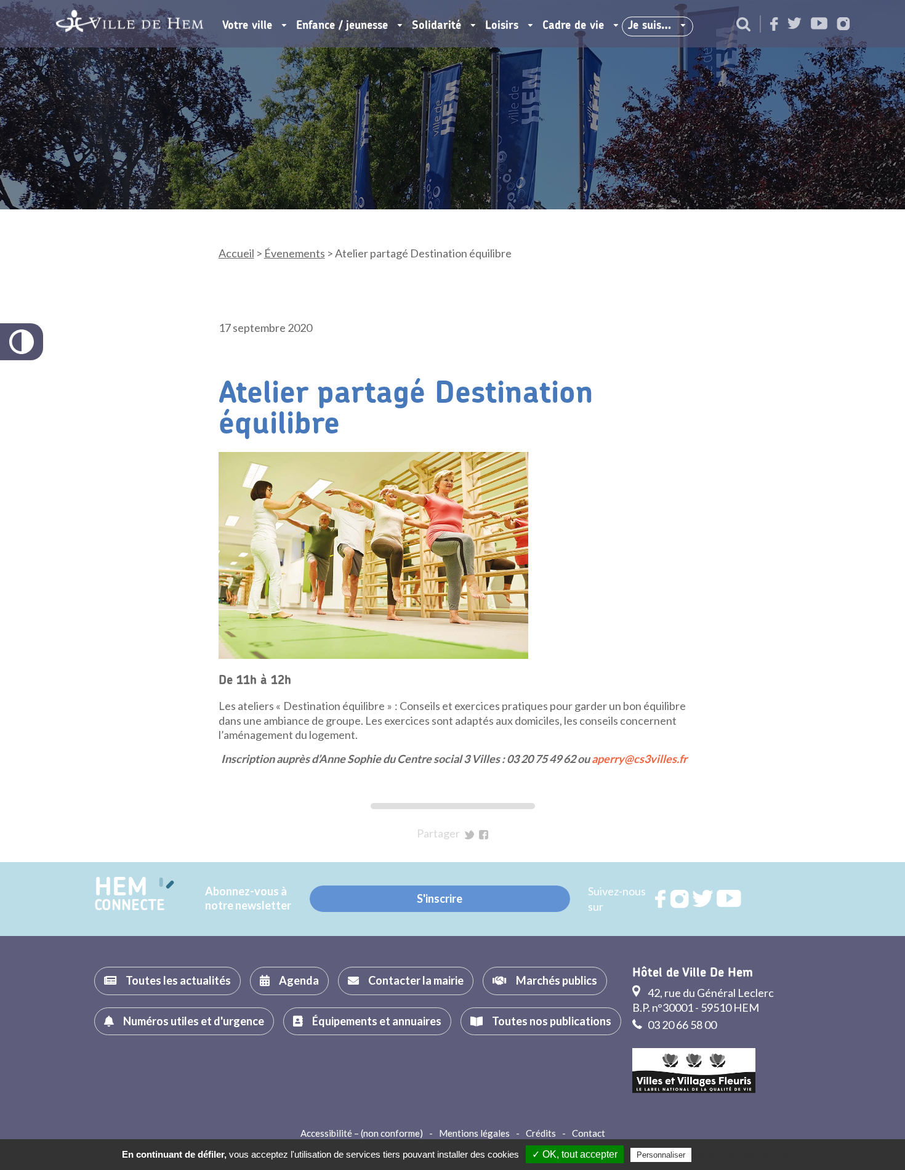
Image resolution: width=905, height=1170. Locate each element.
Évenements (294, 253)
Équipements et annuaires (376, 1021)
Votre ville (247, 25)
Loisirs (501, 25)
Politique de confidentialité (744, 1155)
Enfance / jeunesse (342, 25)
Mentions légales (474, 1133)
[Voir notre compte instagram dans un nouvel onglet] (843, 25)
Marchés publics (556, 980)
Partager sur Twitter (469, 834)
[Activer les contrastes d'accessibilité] (21, 341)
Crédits (541, 1133)
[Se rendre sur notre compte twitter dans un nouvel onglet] (794, 24)
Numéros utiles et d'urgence (193, 1021)
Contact (588, 1133)
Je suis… (649, 25)
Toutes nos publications (551, 1021)
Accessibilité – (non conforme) (361, 1133)
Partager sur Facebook (483, 834)
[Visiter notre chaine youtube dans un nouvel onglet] (819, 24)
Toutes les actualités (178, 980)
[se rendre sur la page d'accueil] (129, 23)
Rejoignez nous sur (661, 899)
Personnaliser (661, 1155)
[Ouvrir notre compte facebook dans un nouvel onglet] (774, 25)
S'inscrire (439, 898)
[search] (743, 25)
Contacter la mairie (416, 980)
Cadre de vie (573, 25)
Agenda (299, 980)
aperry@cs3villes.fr (639, 758)
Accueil (236, 253)
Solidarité (436, 25)
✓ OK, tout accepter (574, 1154)
